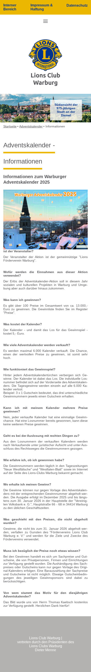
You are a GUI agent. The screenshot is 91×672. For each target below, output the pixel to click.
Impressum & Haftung (41, 7)
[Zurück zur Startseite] (45, 62)
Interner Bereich (9, 7)
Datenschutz (77, 5)
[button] (45, 21)
